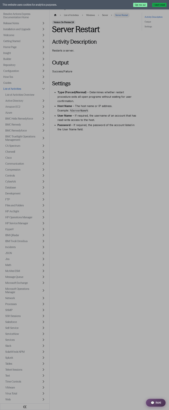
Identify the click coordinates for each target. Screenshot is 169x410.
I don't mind (159, 5)
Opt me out (140, 5)
